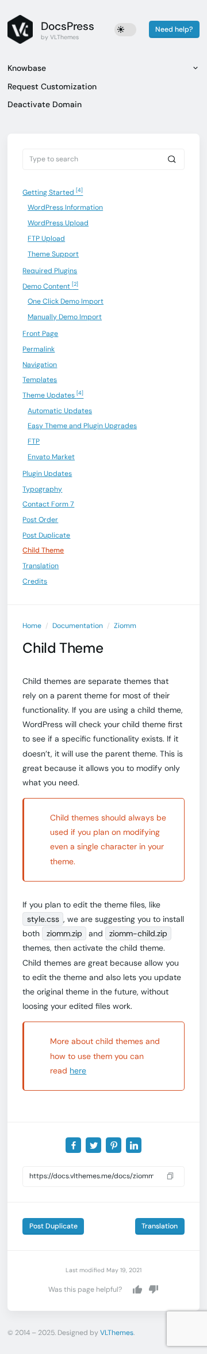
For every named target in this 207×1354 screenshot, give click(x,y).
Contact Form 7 (48, 504)
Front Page (40, 333)
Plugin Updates (47, 473)
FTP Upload (46, 238)
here (78, 1070)
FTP (34, 441)
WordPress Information (65, 207)
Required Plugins (49, 270)
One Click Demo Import (65, 301)
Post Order (40, 519)
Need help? (174, 29)
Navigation (39, 364)
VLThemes (116, 1332)
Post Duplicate (46, 535)
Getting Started (52, 192)
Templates (39, 379)
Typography (42, 489)
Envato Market (51, 457)
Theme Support (53, 254)
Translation (40, 565)
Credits (34, 581)
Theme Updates (52, 394)
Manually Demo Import (65, 317)
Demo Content (50, 286)
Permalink (38, 349)
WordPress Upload (58, 223)
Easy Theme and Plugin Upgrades (82, 425)
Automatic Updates (60, 410)
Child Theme (43, 550)
